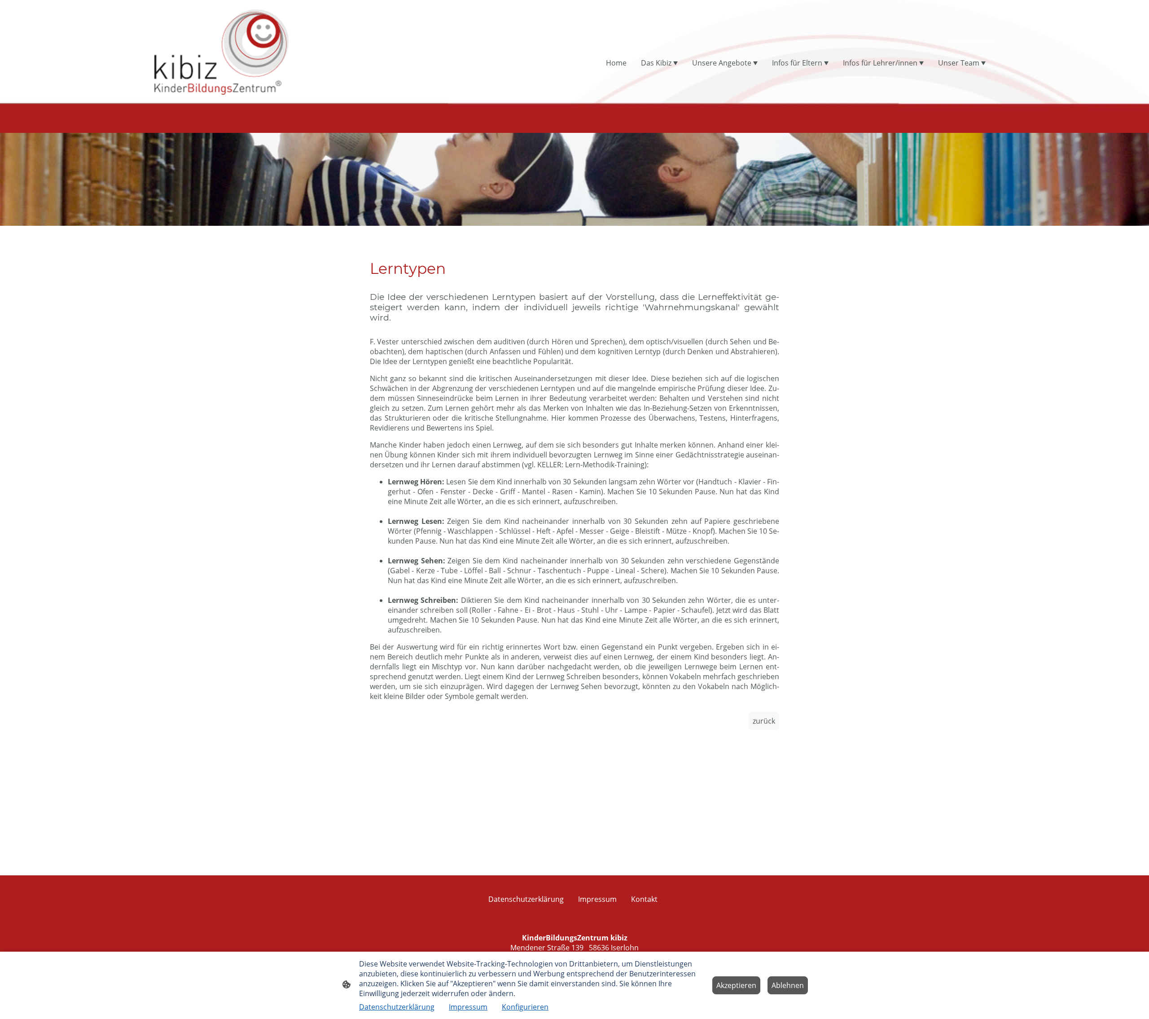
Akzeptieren (736, 985)
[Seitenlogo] (221, 51)
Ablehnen (788, 985)
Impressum (468, 1007)
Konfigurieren (525, 1007)
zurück (764, 721)
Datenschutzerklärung (396, 1007)
